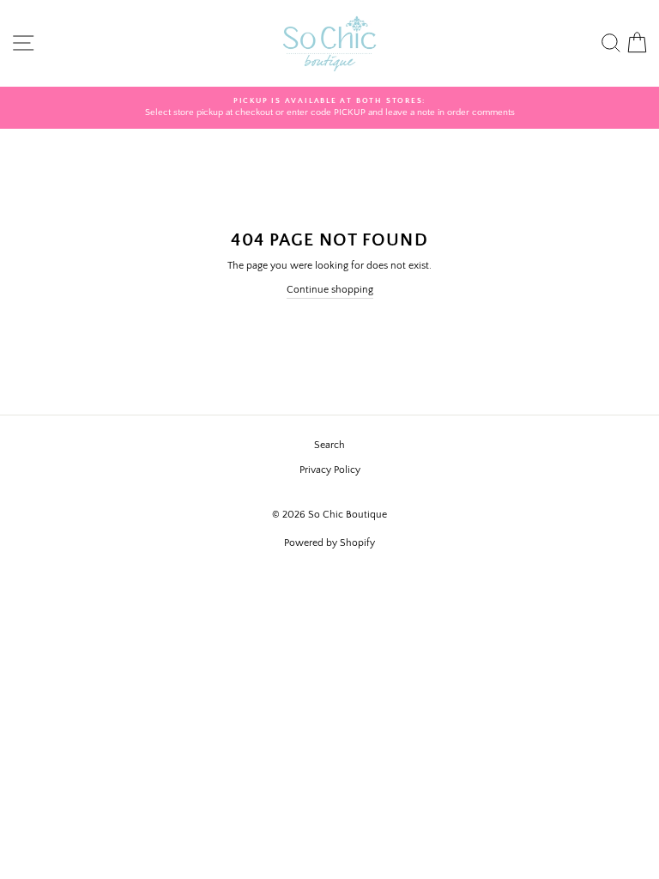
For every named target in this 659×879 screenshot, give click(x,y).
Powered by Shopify (329, 543)
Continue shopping (330, 289)
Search (329, 445)
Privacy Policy (329, 470)
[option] (329, 107)
